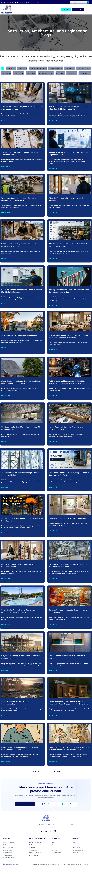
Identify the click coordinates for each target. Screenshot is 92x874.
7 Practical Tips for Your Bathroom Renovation (67, 518)
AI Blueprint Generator (9, 845)
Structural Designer (8, 847)
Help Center (55, 850)
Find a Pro (47, 804)
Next (59, 771)
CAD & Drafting (33, 850)
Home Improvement (83, 68)
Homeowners (6, 73)
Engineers (31, 845)
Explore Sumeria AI (26, 804)
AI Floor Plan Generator (9, 857)
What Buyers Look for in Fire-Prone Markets (19, 335)
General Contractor (55, 68)
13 (54, 771)
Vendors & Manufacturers (35, 852)
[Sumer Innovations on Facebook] (37, 831)
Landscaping (31, 73)
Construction (22, 68)
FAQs (53, 847)
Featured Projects (56, 845)
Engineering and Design (38, 68)
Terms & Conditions (78, 850)
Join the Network (33, 855)
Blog (53, 842)
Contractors (32, 847)
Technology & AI (84, 73)
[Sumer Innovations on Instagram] (50, 831)
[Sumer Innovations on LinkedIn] (46, 831)
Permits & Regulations (45, 73)
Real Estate (60, 73)
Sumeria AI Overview (8, 842)
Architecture (10, 68)
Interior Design (19, 73)
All (2, 68)
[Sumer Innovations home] (46, 819)
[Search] (88, 2)
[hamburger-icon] (33, 9)
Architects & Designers (35, 842)
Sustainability (71, 73)
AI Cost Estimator (7, 852)
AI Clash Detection (8, 855)
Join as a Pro (68, 804)
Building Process (56, 852)
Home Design (69, 68)
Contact (75, 845)
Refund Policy (76, 852)
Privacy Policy (76, 847)
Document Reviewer (8, 850)
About (74, 842)
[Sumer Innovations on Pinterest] (55, 831)
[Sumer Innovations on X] (41, 831)
